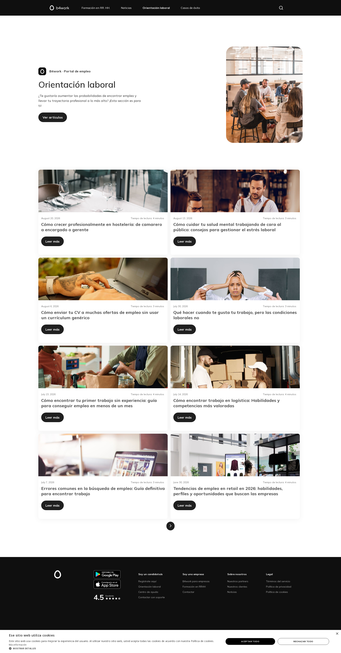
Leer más (52, 241)
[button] (281, 8)
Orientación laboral (149, 586)
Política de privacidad (278, 586)
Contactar (188, 592)
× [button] (337, 633)
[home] (63, 7)
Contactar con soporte (151, 597)
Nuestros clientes (237, 586)
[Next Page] (170, 526)
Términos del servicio (278, 581)
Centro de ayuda (148, 592)
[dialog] (170, 641)
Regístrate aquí (147, 581)
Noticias (232, 592)
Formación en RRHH (194, 586)
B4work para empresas (196, 581)
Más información (18, 644)
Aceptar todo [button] (250, 641)
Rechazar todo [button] (303, 641)
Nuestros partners (237, 581)
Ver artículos (53, 117)
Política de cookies (277, 592)
